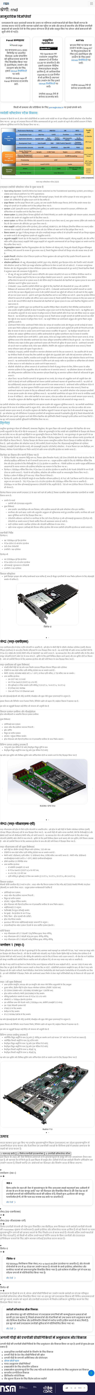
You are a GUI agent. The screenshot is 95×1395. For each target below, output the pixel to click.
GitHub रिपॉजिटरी (19, 71)
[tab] (8, 1154)
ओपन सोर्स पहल (11, 1360)
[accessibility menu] (91, 1373)
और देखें (9, 1202)
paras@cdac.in (56, 107)
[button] (2, 609)
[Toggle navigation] (91, 3)
